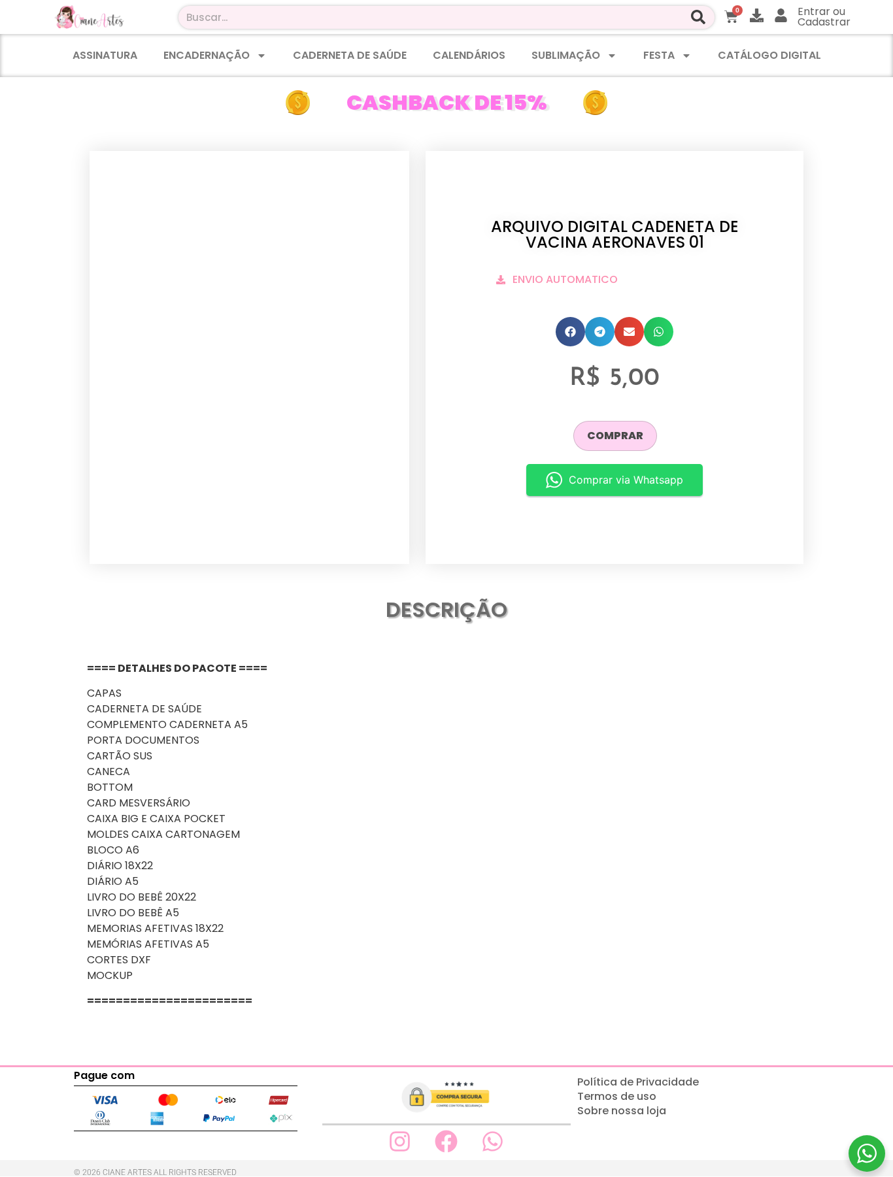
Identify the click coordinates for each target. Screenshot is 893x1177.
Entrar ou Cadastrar (824, 16)
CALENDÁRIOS (469, 55)
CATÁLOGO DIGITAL (769, 55)
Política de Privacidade (638, 1081)
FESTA (659, 55)
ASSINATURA (105, 55)
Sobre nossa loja (621, 1110)
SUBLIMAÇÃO (565, 55)
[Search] (698, 17)
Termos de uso (616, 1096)
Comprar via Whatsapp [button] (626, 479)
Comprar (615, 435)
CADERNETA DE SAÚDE (350, 55)
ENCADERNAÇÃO (206, 55)
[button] (570, 331)
